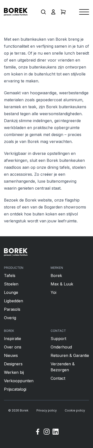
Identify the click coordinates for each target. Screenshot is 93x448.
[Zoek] (43, 12)
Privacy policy (46, 410)
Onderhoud (61, 347)
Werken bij (14, 372)
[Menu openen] (84, 12)
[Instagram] (47, 432)
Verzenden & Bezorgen (63, 366)
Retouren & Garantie (70, 355)
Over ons (12, 347)
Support (58, 338)
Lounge (11, 292)
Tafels (9, 275)
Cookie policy (75, 410)
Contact (58, 378)
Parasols (12, 309)
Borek (56, 275)
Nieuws (11, 355)
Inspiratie (12, 338)
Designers (13, 363)
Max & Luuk (62, 283)
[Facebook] (38, 432)
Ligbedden (13, 300)
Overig (10, 317)
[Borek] (16, 252)
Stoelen (11, 283)
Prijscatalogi (15, 389)
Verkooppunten (18, 380)
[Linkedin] (56, 432)
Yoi (53, 292)
